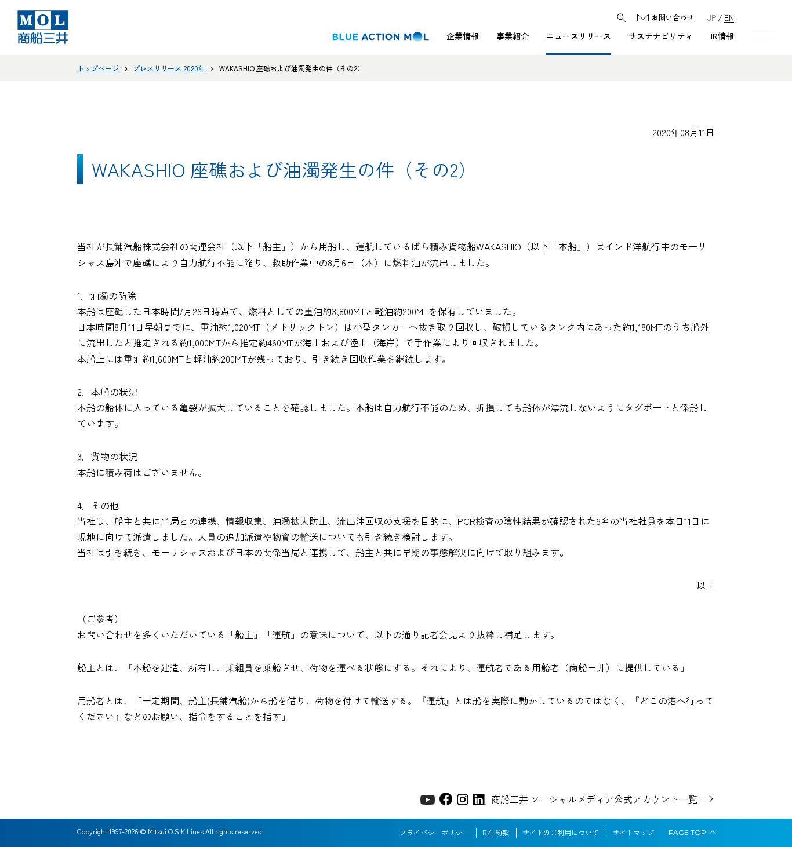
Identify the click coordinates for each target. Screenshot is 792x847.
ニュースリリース (578, 36)
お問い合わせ (672, 17)
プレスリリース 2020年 (169, 68)
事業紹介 (512, 36)
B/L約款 (495, 832)
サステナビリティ (660, 36)
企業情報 (462, 36)
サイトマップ (633, 832)
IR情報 (722, 36)
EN (729, 17)
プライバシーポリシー (434, 832)
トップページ (98, 68)
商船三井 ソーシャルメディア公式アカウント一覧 (594, 799)
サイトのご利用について (560, 832)
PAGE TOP (687, 832)
